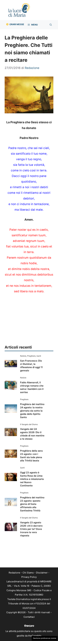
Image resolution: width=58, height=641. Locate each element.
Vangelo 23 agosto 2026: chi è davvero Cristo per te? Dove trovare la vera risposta (31, 529)
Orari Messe (16, 24)
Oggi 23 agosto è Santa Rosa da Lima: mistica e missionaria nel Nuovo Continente (32, 479)
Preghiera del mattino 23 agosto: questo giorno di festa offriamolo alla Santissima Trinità (32, 504)
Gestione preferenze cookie (44, 638)
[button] (50, 24)
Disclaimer (42, 572)
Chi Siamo (28, 572)
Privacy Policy (29, 576)
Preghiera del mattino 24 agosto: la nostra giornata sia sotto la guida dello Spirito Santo (32, 411)
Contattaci (29, 616)
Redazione (14, 572)
